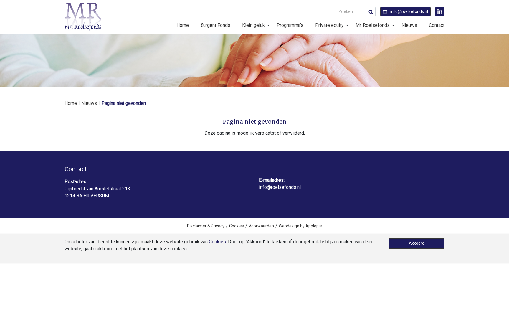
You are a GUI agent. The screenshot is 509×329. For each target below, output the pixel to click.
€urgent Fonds (215, 25)
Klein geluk (253, 25)
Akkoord (416, 243)
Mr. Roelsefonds (373, 25)
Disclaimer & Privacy (205, 226)
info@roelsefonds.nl (408, 11)
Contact (436, 25)
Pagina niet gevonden (123, 103)
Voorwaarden (261, 226)
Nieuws (409, 25)
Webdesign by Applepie (300, 226)
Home (182, 25)
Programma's (290, 25)
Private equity (329, 25)
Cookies (236, 226)
